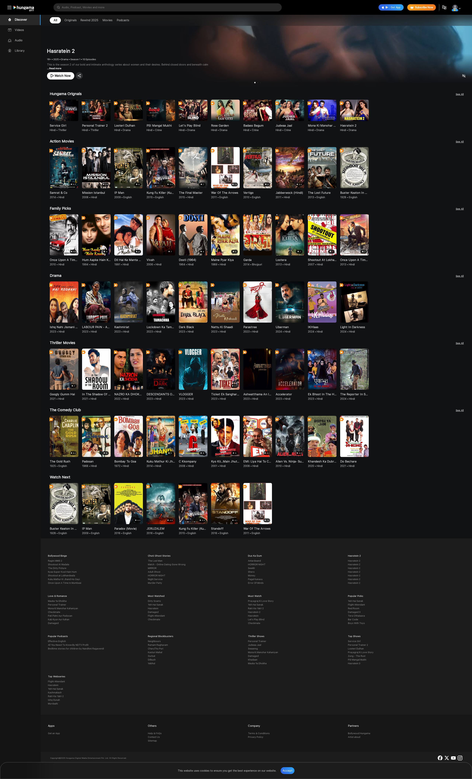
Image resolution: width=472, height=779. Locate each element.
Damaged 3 (354, 612)
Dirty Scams (154, 601)
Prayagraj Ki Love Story (261, 601)
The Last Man (155, 561)
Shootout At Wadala (58, 564)
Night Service (155, 579)
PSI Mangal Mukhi (357, 659)
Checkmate (54, 612)
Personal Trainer (57, 604)
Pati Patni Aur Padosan (60, 616)
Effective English (57, 641)
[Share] (79, 75)
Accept (287, 770)
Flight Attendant (156, 616)
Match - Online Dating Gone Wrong (166, 564)
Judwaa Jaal (254, 645)
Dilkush (152, 659)
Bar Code (353, 619)
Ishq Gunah (54, 700)
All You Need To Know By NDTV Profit (68, 645)
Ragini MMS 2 (55, 561)
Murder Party (155, 583)
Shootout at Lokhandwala (61, 575)
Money (251, 575)
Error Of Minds (256, 583)
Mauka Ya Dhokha (57, 601)
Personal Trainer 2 (358, 645)
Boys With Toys (356, 623)
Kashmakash (55, 692)
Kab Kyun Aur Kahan (58, 619)
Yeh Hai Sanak (155, 604)
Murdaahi (53, 703)
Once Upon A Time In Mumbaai (64, 583)
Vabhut (151, 663)
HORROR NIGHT (156, 575)
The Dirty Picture (57, 568)
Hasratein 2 (354, 561)
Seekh (251, 568)
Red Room (353, 608)
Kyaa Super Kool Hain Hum (62, 572)
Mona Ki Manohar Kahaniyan (63, 608)
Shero (251, 572)
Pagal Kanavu (255, 579)
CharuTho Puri (155, 648)
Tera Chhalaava (356, 616)
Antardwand (254, 561)
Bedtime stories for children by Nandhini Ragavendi (76, 648)
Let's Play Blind (256, 619)
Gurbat (151, 656)
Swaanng (253, 648)
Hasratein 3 (354, 663)
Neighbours (154, 641)
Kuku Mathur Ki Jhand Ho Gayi (64, 579)
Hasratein (153, 608)
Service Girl (354, 641)
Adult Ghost (154, 572)
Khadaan (252, 659)
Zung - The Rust (356, 656)
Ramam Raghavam (158, 645)
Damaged (53, 623)
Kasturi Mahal (155, 652)
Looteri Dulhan (356, 648)
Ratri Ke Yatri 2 (256, 608)
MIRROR (152, 568)
